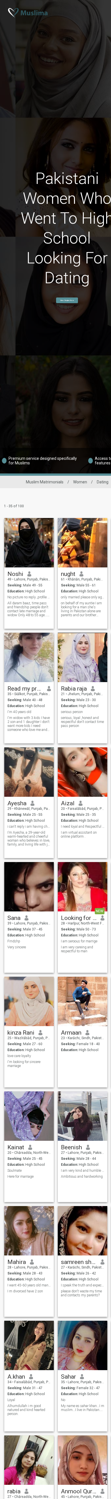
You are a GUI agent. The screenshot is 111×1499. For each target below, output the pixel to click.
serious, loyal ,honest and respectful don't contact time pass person (82, 722)
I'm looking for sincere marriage (23, 1064)
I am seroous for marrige (79, 941)
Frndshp (13, 941)
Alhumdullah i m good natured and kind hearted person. (26, 1410)
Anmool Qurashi (78, 1491)
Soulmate (14, 1171)
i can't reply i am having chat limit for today (29, 827)
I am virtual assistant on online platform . (79, 834)
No (63, 1400)
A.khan (16, 1376)
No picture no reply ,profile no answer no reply (29, 597)
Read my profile (25, 688)
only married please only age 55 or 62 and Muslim (82, 597)
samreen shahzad (78, 1262)
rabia (13, 1491)
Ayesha (16, 803)
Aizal (68, 803)
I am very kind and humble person (82, 1171)
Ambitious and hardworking (82, 1177)
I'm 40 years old (19, 712)
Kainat (15, 1147)
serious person (72, 712)
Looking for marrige (78, 918)
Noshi (15, 574)
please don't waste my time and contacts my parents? (81, 1293)
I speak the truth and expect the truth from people (82, 1285)
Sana (13, 918)
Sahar (68, 1376)
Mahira (16, 1262)
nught (68, 574)
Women (80, 482)
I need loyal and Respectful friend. (82, 827)
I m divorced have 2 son (25, 1291)
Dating (102, 482)
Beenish (71, 1147)
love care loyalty (19, 1056)
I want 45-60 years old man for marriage (29, 1285)
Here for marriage (20, 1177)
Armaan (71, 1032)
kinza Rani (20, 1032)
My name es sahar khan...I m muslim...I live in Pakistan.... (82, 1408)
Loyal (11, 1400)
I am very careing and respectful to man (77, 949)
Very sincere (16, 947)
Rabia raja (74, 688)
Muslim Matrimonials (44, 482)
